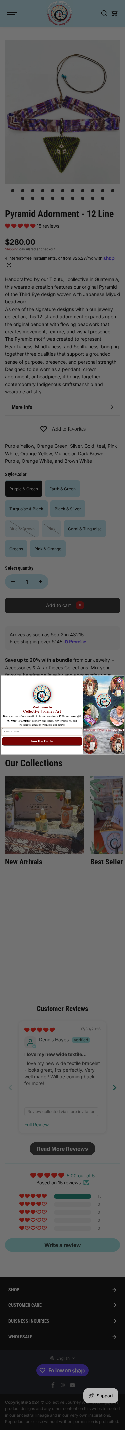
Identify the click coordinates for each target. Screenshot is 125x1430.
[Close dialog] (119, 680)
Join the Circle (42, 741)
